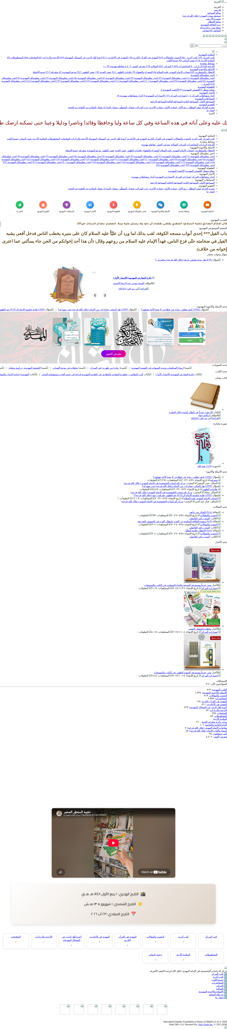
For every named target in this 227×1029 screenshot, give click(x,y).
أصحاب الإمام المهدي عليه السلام (172, 72)
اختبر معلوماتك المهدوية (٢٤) (170, 165)
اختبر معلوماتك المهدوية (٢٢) (17, 162)
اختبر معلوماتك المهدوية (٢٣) (200, 165)
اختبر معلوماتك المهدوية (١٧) (165, 162)
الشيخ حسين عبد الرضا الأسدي (128, 283)
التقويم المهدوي (207, 104)
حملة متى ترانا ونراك (210, 27)
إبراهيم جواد (204, 415)
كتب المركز (206, 57)
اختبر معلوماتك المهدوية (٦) (59, 78)
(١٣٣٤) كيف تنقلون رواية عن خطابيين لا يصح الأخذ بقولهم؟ (182, 477)
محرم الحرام (208, 107)
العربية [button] (217, 1)
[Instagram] (216, 36)
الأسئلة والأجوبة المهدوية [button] (202, 147)
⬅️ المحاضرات (219, 982)
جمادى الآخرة (156, 107)
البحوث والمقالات (170, 57)
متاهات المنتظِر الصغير (199, 629)
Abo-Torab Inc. (205, 1024)
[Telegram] (222, 36)
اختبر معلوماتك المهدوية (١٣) (70, 81)
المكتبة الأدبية (205, 60)
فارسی (217, 10)
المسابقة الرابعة (158, 101)
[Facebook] (226, 36)
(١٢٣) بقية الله (204, 466)
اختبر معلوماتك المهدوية (203, 75)
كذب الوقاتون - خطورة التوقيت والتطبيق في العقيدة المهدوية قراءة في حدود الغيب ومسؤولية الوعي (139, 374)
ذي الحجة (73, 107)
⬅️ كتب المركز (219, 974)
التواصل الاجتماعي (211, 30)
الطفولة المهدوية (206, 87)
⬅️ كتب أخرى (220, 977)
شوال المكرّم (95, 107)
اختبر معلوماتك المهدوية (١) (200, 78)
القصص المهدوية (190, 89)
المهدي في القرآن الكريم (143, 57)
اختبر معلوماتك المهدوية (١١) (129, 81)
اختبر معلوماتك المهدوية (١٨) (135, 162)
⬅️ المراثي (221, 985)
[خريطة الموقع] (204, 36)
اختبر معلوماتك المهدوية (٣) (144, 78)
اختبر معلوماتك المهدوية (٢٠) (76, 162)
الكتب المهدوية (219, 689)
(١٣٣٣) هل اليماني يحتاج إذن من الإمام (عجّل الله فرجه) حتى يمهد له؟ (139, 309)
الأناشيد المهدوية (170, 89)
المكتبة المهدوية (207, 54)
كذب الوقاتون (36, 368)
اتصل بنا (211, 110)
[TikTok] (207, 36)
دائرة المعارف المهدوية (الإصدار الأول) (132, 278)
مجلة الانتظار (214, 21)
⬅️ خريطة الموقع (218, 994)
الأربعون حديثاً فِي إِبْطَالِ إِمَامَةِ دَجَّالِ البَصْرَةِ (191, 412)
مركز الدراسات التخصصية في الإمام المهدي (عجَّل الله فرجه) (154, 483)
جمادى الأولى (170, 107)
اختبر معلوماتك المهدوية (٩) (188, 81)
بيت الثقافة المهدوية (211, 24)
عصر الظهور (86, 72)
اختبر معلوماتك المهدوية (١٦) (195, 162)
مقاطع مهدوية (113, 66)
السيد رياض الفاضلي (199, 518)
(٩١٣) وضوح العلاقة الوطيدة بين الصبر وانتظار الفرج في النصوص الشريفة (175, 521)
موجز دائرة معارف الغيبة (214, 722)
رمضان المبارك (111, 107)
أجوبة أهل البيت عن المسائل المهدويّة (81, 57)
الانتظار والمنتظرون (203, 72)
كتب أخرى (189, 57)
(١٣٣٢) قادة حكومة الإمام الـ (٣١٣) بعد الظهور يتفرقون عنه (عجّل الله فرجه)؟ (52, 309)
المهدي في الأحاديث (115, 57)
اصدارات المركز (175, 95)
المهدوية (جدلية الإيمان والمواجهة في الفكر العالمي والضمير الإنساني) (41, 374)
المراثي (165, 66)
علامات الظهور (122, 72)
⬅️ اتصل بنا (221, 997)
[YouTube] (213, 36)
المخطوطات (15, 57)
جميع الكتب (172, 60)
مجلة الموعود (214, 13)
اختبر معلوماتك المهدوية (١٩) (106, 162)
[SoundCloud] (210, 36)
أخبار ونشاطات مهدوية (130, 95)
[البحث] (192, 46)
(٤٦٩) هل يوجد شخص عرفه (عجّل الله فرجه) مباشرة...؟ (183, 259)
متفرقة (52, 72)
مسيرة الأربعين (213, 18)
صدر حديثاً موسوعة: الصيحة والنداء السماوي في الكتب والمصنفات (177, 585)
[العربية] (222, 130)
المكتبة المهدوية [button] (207, 135)
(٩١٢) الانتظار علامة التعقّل (198, 530)
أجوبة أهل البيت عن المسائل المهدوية (208, 707)
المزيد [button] (212, 113)
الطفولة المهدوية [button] (206, 168)
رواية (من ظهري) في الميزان (151, 368)
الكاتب (214, 518)
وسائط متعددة (207, 63)
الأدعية (209, 66)
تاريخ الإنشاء (201, 480)
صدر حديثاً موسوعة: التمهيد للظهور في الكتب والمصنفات (182, 672)
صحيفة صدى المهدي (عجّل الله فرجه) (202, 16)
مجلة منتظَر (208, 89)
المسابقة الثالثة (174, 101)
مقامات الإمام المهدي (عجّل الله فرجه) (207, 728)
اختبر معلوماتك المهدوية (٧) (31, 78)
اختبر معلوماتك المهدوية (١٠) (159, 81)
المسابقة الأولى (206, 101)
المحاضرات (181, 66)
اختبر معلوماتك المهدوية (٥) (87, 78)
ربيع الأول (182, 107)
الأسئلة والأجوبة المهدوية (202, 69)
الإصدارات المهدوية (154, 95)
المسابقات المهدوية (205, 98)
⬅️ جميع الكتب (219, 980)
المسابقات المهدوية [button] (205, 179)
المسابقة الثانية (190, 101)
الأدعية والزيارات (49, 57)
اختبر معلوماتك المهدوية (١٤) (40, 81)
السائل (214, 483)
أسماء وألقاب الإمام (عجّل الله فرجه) (208, 730)
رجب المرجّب (141, 107)
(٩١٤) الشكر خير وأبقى (200, 512)
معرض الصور (135, 66)
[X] (219, 36)
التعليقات (152, 480)
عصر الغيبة (103, 72)
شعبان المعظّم (126, 107)
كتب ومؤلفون (220, 733)
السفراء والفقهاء (142, 72)
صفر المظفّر (194, 107)
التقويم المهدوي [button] (207, 185)
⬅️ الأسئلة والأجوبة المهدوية (213, 991)
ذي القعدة (83, 107)
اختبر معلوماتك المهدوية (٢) (172, 78)
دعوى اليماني (187, 60)
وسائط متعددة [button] (207, 141)
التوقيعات (31, 57)
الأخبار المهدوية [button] (207, 174)
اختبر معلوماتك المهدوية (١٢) (100, 81)
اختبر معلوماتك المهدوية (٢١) (46, 162)
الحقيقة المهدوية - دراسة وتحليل (71, 368)
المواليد (152, 66)
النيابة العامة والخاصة (216, 725)
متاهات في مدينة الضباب (111, 368)
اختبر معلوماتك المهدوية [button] (203, 153)
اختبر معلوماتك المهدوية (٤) (116, 78)
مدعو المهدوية (68, 72)
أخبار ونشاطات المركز (201, 95)
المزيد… (205, 84)
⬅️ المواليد (221, 988)
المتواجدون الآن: (219, 684)
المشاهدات (172, 480)
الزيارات (196, 66)
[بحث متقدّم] (196, 45)
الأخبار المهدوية (207, 92)
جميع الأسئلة (39, 72)
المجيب (190, 483)
